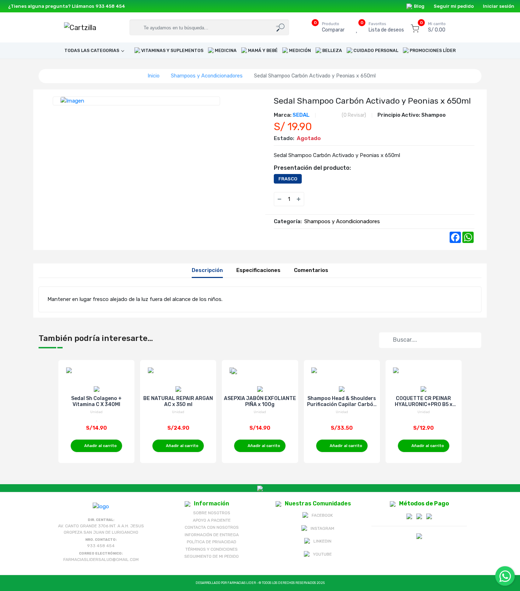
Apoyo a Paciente (212, 520)
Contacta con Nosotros (212, 527)
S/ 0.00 (437, 27)
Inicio (154, 76)
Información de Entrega (212, 534)
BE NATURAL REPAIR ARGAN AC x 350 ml (178, 401)
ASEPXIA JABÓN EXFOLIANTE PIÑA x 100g (260, 401)
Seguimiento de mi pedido (211, 556)
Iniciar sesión (498, 6)
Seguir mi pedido (454, 6)
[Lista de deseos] (314, 199)
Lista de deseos (386, 27)
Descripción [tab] (207, 270)
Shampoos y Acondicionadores (207, 76)
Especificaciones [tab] (258, 270)
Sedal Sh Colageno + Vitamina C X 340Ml (96, 401)
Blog (419, 6)
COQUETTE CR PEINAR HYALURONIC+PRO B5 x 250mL (423, 401)
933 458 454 (110, 6)
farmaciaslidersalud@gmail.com (101, 559)
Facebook (322, 515)
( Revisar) (354, 115)
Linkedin (322, 541)
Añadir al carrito (100, 446)
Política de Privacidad (211, 541)
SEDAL (301, 115)
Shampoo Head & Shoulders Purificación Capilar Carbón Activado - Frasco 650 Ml (341, 401)
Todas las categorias (91, 50)
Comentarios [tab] (311, 270)
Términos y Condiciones (211, 549)
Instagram (322, 528)
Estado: (284, 138)
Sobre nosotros (211, 512)
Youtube (322, 554)
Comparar (333, 27)
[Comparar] (328, 199)
